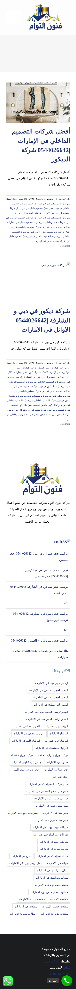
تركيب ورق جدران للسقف (53, 755)
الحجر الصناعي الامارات (26, 726)
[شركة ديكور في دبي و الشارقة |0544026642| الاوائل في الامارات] (38, 282)
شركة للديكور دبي (61, 414)
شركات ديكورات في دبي (36, 395)
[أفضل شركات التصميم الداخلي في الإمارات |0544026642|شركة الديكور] (38, 103)
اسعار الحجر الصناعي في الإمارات (48, 690)
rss (56, 542)
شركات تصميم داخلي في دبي (56, 227)
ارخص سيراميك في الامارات (51, 683)
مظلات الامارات (59, 899)
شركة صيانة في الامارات (54, 848)
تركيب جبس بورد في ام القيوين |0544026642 (39, 640)
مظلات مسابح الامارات (23, 913)
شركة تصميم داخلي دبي (58, 409)
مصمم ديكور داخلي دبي (40, 414)
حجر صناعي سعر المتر (26, 769)
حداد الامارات (60, 776)
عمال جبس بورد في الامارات (25, 863)
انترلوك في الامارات (56, 740)
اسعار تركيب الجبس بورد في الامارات (46, 711)
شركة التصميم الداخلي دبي (43, 400)
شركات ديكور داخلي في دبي (27, 391)
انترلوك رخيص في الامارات (28, 733)
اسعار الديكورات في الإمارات (36, 367)
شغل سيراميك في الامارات (52, 856)
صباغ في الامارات (21, 856)
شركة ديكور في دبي (36, 409)
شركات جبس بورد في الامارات (50, 827)
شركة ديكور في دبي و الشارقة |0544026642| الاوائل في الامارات (42, 320)
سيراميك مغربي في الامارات (51, 820)
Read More (64, 245)
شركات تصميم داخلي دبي (53, 222)
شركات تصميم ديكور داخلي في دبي (44, 231)
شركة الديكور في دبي (21, 405)
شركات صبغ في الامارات (54, 841)
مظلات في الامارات (26, 906)
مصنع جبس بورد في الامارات (51, 884)
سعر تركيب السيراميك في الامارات (48, 784)
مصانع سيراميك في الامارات (52, 877)
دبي (21, 199)
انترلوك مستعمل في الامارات (51, 747)
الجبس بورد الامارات (56, 726)
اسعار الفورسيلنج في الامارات (51, 704)
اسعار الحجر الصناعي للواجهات (50, 697)
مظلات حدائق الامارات (32, 899)
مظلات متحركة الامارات (54, 913)
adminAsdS (64, 199)
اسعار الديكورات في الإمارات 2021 (25, 372)
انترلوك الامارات (58, 733)
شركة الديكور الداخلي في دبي (47, 405)
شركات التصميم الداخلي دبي (27, 213)
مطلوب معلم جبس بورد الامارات (49, 892)
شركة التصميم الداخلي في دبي (43, 236)
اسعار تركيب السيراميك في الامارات (47, 719)
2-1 (66, 603)
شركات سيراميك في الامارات (51, 834)
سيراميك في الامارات (55, 812)
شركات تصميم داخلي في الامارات (23, 222)
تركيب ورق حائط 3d (21, 755)
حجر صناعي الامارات (56, 769)
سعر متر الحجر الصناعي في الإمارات (47, 791)
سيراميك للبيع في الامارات (23, 812)
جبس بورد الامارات (57, 762)
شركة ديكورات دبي (16, 409)
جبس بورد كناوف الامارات (26, 762)
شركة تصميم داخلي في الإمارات (50, 241)
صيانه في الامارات (57, 863)
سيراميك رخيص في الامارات (51, 805)
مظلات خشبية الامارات (55, 906)
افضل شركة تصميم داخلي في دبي (37, 208)
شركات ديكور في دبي (59, 395)
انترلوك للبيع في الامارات (25, 740)
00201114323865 (59, 974)
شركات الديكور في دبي (50, 386)
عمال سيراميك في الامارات (52, 870)
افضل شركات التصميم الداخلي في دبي (51, 377)
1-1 (66, 630)
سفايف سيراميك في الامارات (51, 798)
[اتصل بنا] (66, 980)
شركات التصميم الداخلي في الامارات (52, 217)
